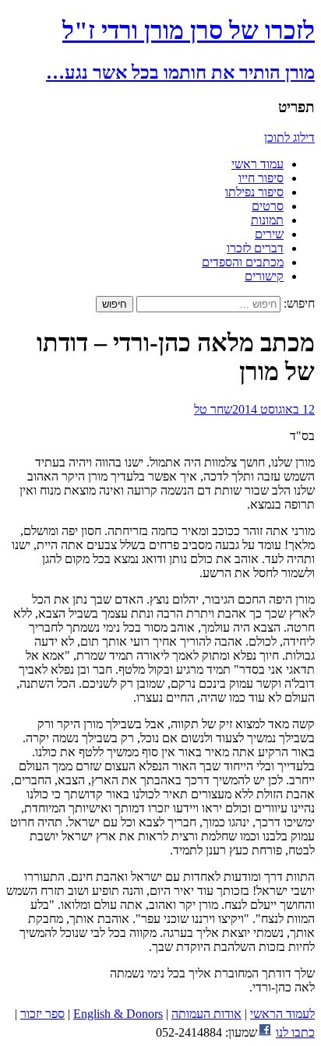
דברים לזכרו (255, 248)
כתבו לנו (295, 1032)
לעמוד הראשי (282, 1013)
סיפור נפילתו (254, 192)
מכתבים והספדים (243, 262)
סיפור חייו (261, 178)
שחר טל (213, 409)
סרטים (268, 206)
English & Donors (118, 1013)
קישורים (264, 276)
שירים (269, 234)
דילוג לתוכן (289, 137)
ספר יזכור (42, 1013)
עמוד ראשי (257, 164)
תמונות (267, 220)
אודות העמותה (206, 1013)
